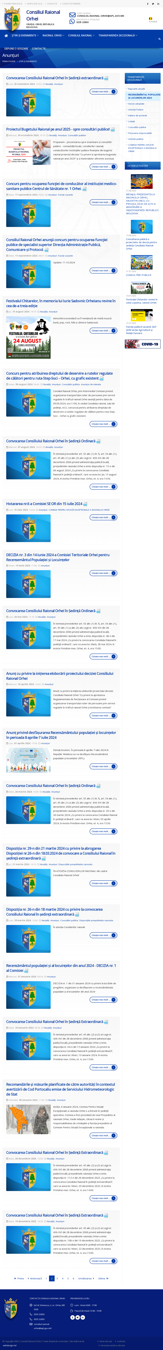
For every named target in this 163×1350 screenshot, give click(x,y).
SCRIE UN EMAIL (84, 13)
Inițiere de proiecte (137, 115)
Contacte (52, 3)
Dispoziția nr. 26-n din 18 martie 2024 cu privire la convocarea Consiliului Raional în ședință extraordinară (54, 912)
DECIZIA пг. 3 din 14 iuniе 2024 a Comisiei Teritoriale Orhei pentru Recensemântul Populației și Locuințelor (58, 557)
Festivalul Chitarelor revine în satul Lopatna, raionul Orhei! (141, 301)
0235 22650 (82, 22)
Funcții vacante (65, 194)
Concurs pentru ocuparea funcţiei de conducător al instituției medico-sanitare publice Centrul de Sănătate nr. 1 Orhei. (61, 186)
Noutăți (49, 84)
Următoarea (85, 1278)
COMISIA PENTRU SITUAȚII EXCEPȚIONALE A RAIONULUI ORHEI (79, 509)
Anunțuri (58, 84)
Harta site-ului (34, 3)
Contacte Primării (71, 3)
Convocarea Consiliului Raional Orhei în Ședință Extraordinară (54, 1021)
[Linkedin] (158, 4)
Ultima (102, 1278)
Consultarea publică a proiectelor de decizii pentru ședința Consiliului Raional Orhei (141, 243)
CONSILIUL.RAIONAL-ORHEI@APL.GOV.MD (100, 15)
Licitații (131, 121)
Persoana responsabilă (140, 133)
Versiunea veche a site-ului (112, 1345)
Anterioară (35, 1278)
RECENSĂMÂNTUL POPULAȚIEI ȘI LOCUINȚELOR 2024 (144, 96)
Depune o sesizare (16, 48)
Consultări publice (77, 135)
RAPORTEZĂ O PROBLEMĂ (88, 20)
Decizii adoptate (136, 103)
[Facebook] (147, 4)
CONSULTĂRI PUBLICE (138, 275)
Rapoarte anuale (136, 88)
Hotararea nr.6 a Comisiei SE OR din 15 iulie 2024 (44, 503)
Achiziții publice (135, 139)
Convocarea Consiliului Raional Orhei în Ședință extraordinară (54, 77)
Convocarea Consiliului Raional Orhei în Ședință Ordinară (50, 441)
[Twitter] (153, 4)
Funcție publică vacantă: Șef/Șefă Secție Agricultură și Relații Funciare (141, 330)
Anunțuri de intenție (91, 384)
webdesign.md (9, 1345)
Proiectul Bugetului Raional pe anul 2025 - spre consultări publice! (58, 129)
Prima (20, 1278)
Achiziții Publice (135, 109)
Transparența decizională (117, 35)
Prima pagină (8, 61)
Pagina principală (13, 3)
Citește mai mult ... (101, 91)
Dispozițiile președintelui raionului (75, 864)
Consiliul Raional (80, 35)
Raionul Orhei (52, 35)
